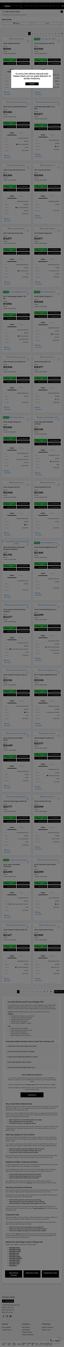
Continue (32, 84)
